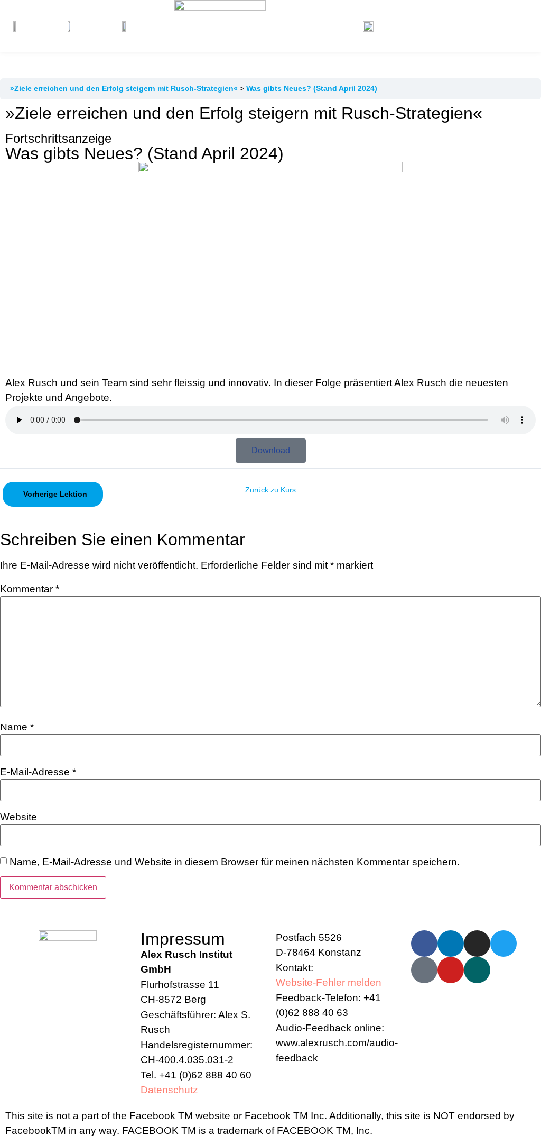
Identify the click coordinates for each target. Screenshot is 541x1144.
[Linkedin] (450, 943)
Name (17, 727)
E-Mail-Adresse (38, 772)
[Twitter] (503, 943)
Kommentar (29, 589)
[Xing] (477, 970)
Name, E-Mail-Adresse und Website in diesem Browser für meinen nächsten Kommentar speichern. (235, 862)
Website (18, 817)
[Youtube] (450, 970)
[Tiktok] (424, 970)
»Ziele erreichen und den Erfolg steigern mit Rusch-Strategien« (125, 88)
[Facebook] (424, 943)
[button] (481, 25)
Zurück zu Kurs (270, 490)
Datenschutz (169, 1089)
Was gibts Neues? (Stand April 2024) (311, 88)
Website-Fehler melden (328, 982)
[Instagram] (477, 943)
